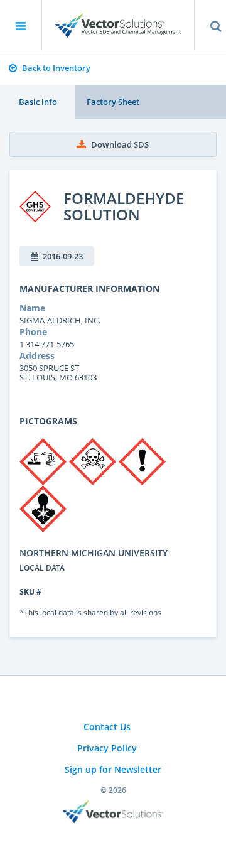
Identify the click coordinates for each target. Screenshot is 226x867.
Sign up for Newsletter (113, 769)
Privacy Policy (107, 748)
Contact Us (107, 727)
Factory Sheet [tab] (113, 101)
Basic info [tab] (38, 101)
